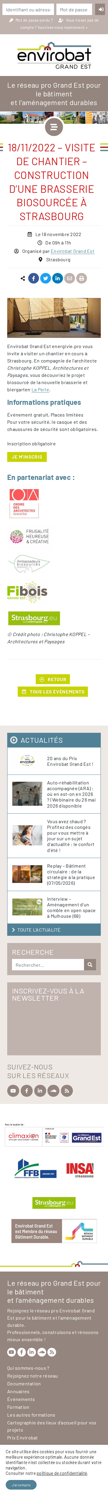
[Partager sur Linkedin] (58, 278)
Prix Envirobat (22, 1437)
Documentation (24, 1383)
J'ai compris (21, 1485)
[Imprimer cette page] (82, 278)
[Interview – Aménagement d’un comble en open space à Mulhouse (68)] (29, 907)
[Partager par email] (70, 278)
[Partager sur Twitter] (46, 278)
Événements (21, 1399)
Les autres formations (31, 1415)
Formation (18, 1407)
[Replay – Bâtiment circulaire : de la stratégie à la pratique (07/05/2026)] (29, 874)
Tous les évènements (57, 691)
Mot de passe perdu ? (35, 20)
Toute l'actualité (39, 929)
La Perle (40, 389)
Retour (57, 679)
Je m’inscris (27, 456)
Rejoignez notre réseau (32, 1375)
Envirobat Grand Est (72, 251)
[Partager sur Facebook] (34, 278)
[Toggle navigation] (54, 127)
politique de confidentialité (62, 1473)
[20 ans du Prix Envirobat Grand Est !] (29, 761)
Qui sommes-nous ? (28, 1368)
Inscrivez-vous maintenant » (63, 27)
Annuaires (18, 1391)
